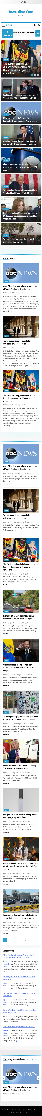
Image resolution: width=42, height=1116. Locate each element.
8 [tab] (37, 1059)
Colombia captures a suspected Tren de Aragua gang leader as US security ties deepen (18, 667)
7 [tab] (35, 1059)
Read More (6, 484)
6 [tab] (32, 1059)
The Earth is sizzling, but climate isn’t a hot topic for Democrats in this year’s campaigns (20, 398)
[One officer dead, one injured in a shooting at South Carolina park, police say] (21, 59)
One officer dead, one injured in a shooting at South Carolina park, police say (19, 70)
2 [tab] (35, 75)
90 (25, 940)
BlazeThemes (27, 1112)
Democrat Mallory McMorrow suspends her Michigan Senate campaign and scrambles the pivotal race (20, 216)
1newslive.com (21, 11)
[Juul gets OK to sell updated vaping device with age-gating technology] (21, 800)
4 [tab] (27, 1059)
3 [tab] (38, 75)
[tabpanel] (21, 59)
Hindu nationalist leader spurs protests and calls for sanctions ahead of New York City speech (20, 866)
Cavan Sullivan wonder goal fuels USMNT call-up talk (19, 1005)
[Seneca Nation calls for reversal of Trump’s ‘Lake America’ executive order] (21, 751)
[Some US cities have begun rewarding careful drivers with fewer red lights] (21, 601)
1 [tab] (32, 75)
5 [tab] (29, 1059)
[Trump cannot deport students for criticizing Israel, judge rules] (21, 327)
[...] (28, 966)
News (6, 63)
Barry (7, 293)
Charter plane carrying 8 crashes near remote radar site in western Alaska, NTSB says (20, 167)
